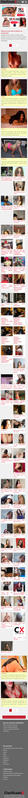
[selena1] (14, 118)
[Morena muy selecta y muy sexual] (19, 423)
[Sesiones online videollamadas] (19, 300)
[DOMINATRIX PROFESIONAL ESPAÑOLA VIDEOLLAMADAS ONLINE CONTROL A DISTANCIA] (19, 312)
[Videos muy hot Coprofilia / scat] (7, 586)
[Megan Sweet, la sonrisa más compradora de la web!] (7, 486)
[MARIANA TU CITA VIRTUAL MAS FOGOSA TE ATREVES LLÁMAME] (7, 203)
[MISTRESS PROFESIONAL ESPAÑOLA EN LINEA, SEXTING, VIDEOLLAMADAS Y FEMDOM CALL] (7, 311)
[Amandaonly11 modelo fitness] (19, 530)
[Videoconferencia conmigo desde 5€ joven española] (7, 457)
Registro (5, 750)
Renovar (5, 756)
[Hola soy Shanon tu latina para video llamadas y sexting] (19, 382)
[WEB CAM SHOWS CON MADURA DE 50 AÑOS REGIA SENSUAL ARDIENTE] (7, 264)
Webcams (9, 5)
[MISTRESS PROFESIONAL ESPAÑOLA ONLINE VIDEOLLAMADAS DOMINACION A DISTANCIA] (7, 350)
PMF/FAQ (5, 777)
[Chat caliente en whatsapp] (19, 630)
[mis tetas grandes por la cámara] (19, 189)
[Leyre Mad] (14, 59)
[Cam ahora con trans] (19, 351)
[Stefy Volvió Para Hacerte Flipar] (19, 575)
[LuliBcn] (14, 87)
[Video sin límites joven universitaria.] (19, 412)
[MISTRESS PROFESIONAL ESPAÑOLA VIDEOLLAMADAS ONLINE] (7, 331)
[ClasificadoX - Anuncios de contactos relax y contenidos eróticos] (14, 792)
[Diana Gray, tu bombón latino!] (7, 547)
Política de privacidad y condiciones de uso (13, 773)
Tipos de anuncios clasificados (10, 725)
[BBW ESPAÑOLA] (7, 439)
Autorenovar (6, 731)
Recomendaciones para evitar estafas (12, 775)
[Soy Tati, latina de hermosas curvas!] (7, 502)
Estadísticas (6, 760)
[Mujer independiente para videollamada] (19, 174)
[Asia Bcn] (14, 689)
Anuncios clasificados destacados (11, 729)
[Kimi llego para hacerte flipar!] (7, 531)
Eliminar (5, 762)
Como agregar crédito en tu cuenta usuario (13, 748)
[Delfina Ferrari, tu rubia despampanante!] (19, 502)
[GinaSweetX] (14, 148)
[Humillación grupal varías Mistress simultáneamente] (7, 278)
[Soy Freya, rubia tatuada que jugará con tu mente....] (19, 470)
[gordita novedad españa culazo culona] (19, 456)
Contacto (5, 779)
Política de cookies (7, 771)
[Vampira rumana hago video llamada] (19, 620)
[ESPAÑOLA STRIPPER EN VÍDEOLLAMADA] (19, 396)
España (4, 5)
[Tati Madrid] (14, 663)
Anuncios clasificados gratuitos (10, 727)
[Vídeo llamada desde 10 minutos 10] (19, 203)
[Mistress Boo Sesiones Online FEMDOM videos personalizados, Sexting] (7, 175)
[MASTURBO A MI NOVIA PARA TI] (7, 603)
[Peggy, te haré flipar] (7, 559)
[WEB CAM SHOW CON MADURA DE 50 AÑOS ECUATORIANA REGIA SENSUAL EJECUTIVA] (7, 248)
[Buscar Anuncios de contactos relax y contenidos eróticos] (26, 2)
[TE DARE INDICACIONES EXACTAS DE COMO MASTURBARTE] (19, 602)
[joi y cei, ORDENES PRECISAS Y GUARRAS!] (19, 588)
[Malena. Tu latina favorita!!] (7, 575)
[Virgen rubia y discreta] (7, 649)
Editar (4, 754)
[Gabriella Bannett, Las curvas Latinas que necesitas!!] (19, 486)
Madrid (14, 5)
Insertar (5, 752)
